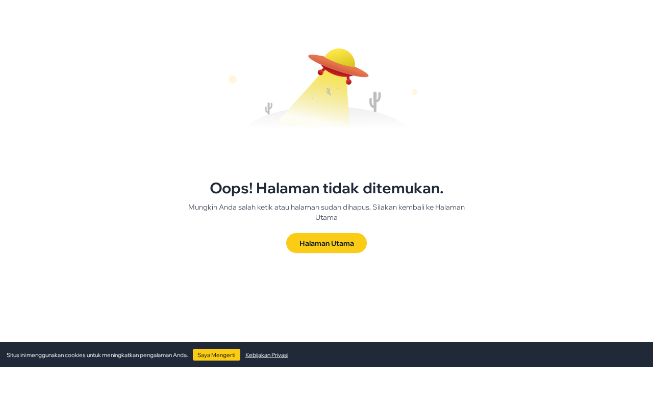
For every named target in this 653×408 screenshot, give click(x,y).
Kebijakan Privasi (266, 355)
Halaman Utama (326, 243)
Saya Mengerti (216, 355)
